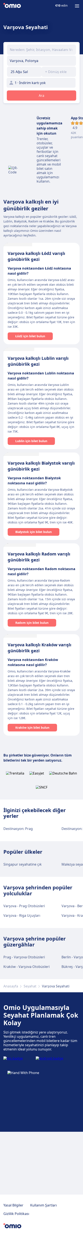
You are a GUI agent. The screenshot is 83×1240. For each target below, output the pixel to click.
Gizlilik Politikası (16, 1213)
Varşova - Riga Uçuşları (21, 915)
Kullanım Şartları (43, 1205)
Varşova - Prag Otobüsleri (24, 906)
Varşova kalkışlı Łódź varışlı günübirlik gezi (36, 256)
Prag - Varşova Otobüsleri (24, 957)
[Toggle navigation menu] (77, 5)
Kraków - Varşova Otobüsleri (26, 966)
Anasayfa (10, 986)
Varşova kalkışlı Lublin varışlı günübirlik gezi (38, 361)
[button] (24, 72)
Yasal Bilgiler (13, 1205)
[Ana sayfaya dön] (12, 5)
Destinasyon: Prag (18, 828)
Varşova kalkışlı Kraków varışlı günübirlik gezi (39, 648)
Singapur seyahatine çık (22, 864)
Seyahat (30, 986)
